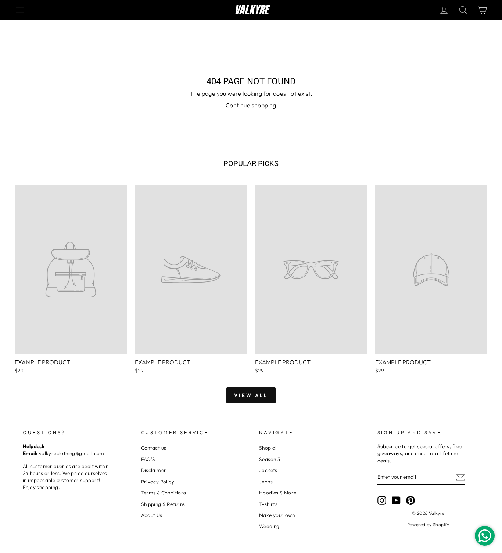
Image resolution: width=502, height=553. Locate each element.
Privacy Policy (158, 481)
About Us (151, 515)
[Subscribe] (460, 477)
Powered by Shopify (428, 524)
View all (251, 395)
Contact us (153, 447)
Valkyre (251, 9)
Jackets (268, 470)
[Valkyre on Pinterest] (410, 500)
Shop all (268, 447)
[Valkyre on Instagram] (381, 500)
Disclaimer (153, 470)
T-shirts (268, 504)
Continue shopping (251, 105)
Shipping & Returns (163, 504)
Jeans (266, 481)
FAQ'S (148, 459)
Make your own (277, 515)
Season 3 (269, 459)
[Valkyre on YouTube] (396, 500)
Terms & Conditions (163, 492)
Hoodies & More (278, 492)
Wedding (269, 526)
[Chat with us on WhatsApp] (485, 536)
